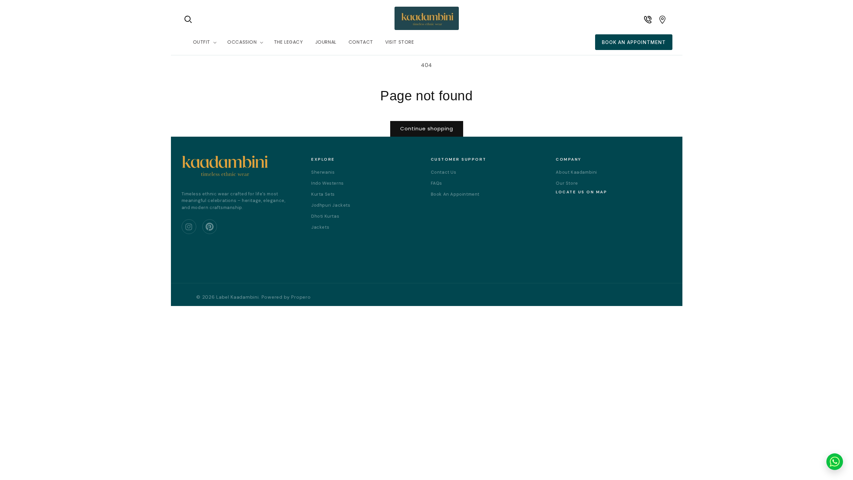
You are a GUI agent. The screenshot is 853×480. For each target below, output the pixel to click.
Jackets (320, 227)
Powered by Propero (286, 297)
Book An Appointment (455, 194)
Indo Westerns (327, 183)
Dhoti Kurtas (325, 216)
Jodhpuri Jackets (331, 205)
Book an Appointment (634, 42)
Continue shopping (426, 128)
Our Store (567, 183)
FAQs (436, 183)
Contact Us (443, 172)
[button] (188, 19)
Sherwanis (323, 172)
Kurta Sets (323, 194)
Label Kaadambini (237, 297)
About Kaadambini (576, 172)
